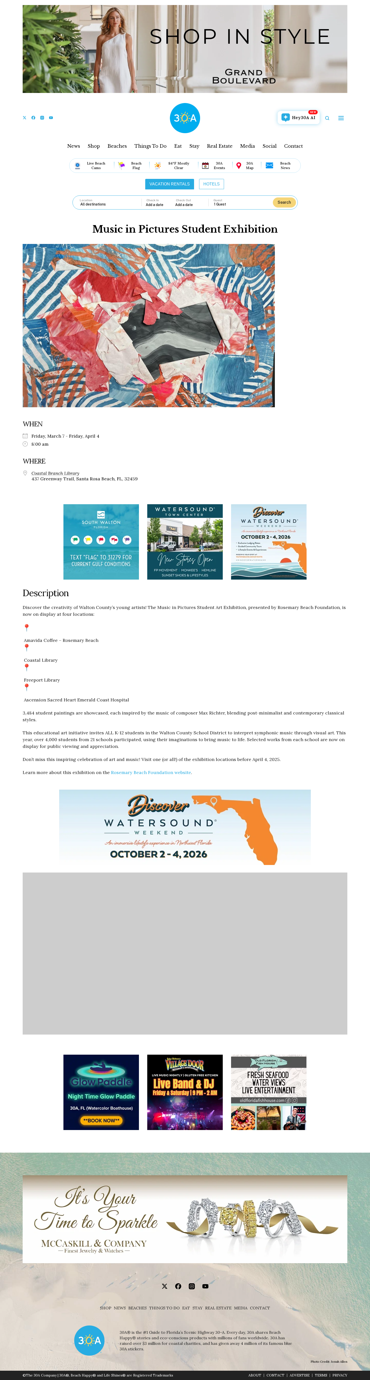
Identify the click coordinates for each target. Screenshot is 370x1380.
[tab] (169, 184)
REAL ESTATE (218, 1308)
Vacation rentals (170, 184)
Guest (217, 200)
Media (247, 146)
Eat (178, 146)
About (254, 1375)
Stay (194, 146)
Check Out (183, 200)
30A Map (249, 165)
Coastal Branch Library (55, 473)
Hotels (211, 184)
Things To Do (150, 146)
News (73, 146)
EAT (186, 1308)
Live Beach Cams (96, 165)
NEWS (120, 1308)
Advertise (300, 1375)
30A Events (219, 165)
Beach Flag (136, 165)
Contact (293, 146)
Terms (321, 1375)
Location (86, 200)
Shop (94, 146)
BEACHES (137, 1308)
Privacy (339, 1375)
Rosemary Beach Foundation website (151, 772)
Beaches (117, 146)
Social (270, 146)
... (160, 204)
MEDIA (240, 1308)
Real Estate (220, 146)
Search (284, 202)
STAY (198, 1308)
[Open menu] (341, 118)
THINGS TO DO (164, 1308)
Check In (152, 200)
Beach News (285, 165)
